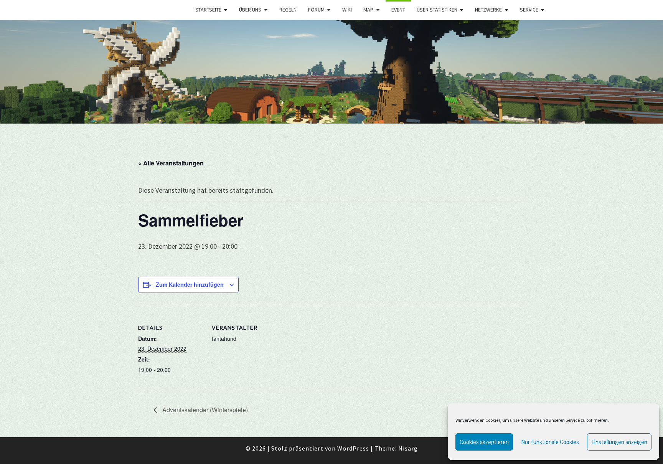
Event (398, 9)
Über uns (250, 9)
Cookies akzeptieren (484, 442)
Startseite (208, 9)
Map (368, 9)
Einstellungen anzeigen (619, 442)
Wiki (347, 9)
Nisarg (408, 448)
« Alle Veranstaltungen (171, 163)
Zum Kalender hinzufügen (190, 284)
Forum (316, 9)
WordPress (353, 448)
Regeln (288, 9)
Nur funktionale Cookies (550, 442)
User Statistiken (437, 9)
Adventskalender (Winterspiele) (204, 409)
